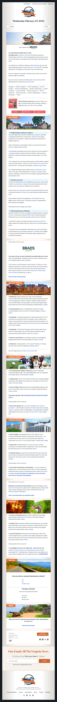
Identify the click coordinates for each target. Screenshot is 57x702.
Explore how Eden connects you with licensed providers (24, 550)
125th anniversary (35, 65)
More (10, 313)
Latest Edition (26, 3)
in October (33, 198)
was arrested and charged (20, 184)
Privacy (21, 692)
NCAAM (27, 395)
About (35, 692)
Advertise (50, 3)
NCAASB (44, 395)
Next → (47, 26)
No (22, 582)
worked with (37, 229)
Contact (41, 692)
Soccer (11, 397)
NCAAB (38, 395)
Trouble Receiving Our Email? (39, 3)
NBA (22, 395)
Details (45, 304)
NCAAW (32, 395)
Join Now (44, 661)
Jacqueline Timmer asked (39, 165)
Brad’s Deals (30, 82)
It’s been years (26, 583)
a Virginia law (34, 137)
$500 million (31, 215)
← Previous (11, 26)
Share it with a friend (29, 351)
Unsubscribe (11, 633)
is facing (21, 190)
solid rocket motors (38, 221)
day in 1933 (25, 55)
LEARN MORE (43, 554)
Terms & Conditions (12, 692)
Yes (23, 580)
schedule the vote (39, 169)
